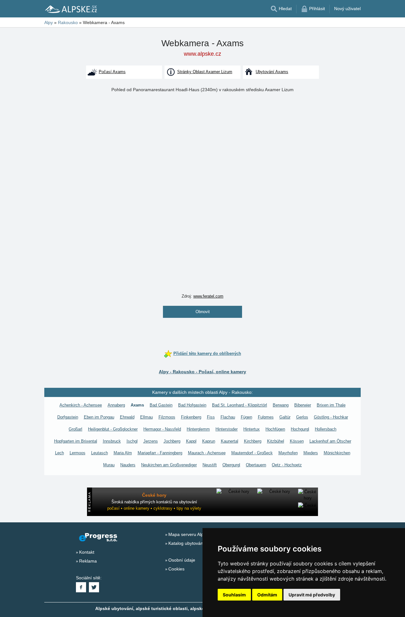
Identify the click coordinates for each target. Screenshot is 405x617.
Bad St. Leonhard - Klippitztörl (239, 405)
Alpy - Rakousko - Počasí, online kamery (202, 371)
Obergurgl (231, 465)
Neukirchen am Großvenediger (169, 465)
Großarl (75, 429)
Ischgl (132, 441)
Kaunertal (229, 441)
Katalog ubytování (186, 543)
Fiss (211, 417)
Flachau (228, 417)
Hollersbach (325, 429)
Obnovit (203, 311)
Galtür (284, 417)
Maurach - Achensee (207, 452)
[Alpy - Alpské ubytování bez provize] (70, 8)
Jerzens (150, 441)
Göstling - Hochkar (331, 417)
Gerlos (302, 417)
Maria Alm (123, 452)
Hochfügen (275, 429)
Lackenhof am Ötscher (330, 441)
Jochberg (172, 441)
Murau (109, 465)
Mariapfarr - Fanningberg (160, 452)
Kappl (191, 441)
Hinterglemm (198, 429)
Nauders (127, 465)
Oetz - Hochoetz (287, 465)
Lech (59, 452)
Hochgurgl (300, 429)
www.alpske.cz (202, 54)
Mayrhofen (288, 452)
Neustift (209, 465)
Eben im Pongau (99, 417)
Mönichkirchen (337, 452)
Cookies (176, 568)
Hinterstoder (226, 429)
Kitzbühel (275, 441)
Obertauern (256, 465)
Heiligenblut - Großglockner (113, 429)
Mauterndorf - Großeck (252, 452)
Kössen (297, 441)
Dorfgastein (67, 417)
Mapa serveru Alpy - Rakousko (199, 534)
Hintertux (251, 429)
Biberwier (302, 405)
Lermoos (77, 452)
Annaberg (116, 405)
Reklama (88, 560)
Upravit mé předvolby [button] (312, 594)
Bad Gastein (161, 405)
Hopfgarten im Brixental (75, 441)
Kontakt (86, 552)
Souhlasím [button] (234, 594)
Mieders (310, 452)
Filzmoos (167, 417)
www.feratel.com (208, 296)
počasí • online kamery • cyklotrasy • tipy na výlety (154, 508)
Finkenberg (191, 417)
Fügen (246, 417)
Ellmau (146, 417)
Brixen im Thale (331, 405)
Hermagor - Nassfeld (162, 429)
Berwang (281, 405)
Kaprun (208, 441)
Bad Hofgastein (192, 405)
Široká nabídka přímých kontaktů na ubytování (154, 502)
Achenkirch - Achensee (80, 405)
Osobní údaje (181, 560)
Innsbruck (112, 441)
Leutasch (99, 452)
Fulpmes (266, 417)
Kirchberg (252, 441)
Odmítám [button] (267, 594)
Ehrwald (127, 417)
